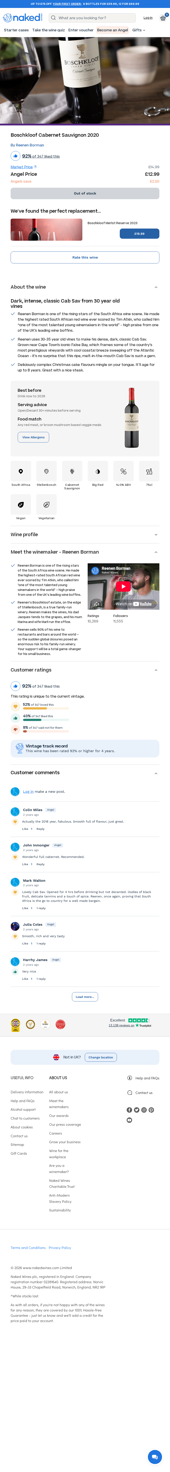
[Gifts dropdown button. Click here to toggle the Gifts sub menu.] (144, 30)
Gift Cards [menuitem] (19, 1153)
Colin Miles (32, 810)
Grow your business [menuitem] (65, 1141)
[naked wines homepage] (22, 17)
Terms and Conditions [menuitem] (28, 1247)
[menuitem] (16, 30)
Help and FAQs (147, 1077)
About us (58, 1077)
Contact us (144, 1092)
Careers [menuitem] (55, 1133)
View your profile (15, 791)
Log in (148, 18)
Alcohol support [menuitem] (23, 1109)
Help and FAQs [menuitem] (23, 1100)
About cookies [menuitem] (22, 1126)
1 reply (41, 908)
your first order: (67, 4)
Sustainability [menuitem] (60, 1209)
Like (25, 829)
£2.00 (154, 181)
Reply (40, 829)
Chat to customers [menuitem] (25, 1118)
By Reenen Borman (27, 145)
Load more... (85, 997)
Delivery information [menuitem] (27, 1091)
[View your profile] (15, 811)
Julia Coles (32, 924)
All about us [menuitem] (58, 1091)
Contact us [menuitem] (19, 1135)
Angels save (21, 181)
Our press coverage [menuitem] (65, 1124)
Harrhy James (35, 960)
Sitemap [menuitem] (17, 1144)
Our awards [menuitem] (59, 1115)
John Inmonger (36, 845)
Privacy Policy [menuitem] (60, 1247)
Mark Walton (34, 880)
